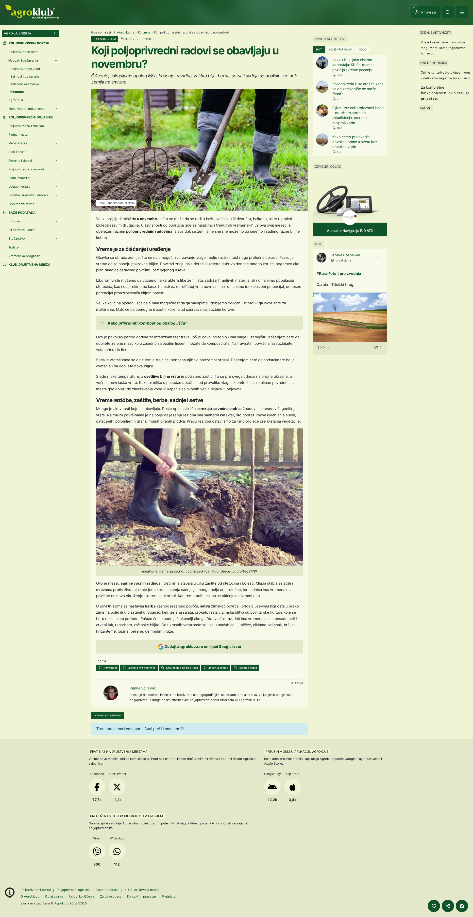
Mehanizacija (17, 143)
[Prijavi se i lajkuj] (434, 906)
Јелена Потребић (345, 255)
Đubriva (14, 221)
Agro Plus (15, 100)
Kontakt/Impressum (141, 896)
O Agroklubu (29, 896)
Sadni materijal (19, 178)
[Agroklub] (32, 11)
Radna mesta (18, 134)
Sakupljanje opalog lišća (181, 668)
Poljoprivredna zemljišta (26, 126)
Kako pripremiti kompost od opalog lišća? (147, 323)
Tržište (13, 247)
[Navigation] (462, 12)
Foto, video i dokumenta (26, 109)
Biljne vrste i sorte (21, 230)
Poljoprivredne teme (23, 52)
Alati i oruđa (17, 152)
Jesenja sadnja (218, 668)
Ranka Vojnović (143, 688)
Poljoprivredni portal (36, 890)
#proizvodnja (349, 273)
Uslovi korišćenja (81, 896)
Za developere (110, 896)
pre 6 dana (343, 260)
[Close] (448, 12)
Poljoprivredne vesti (25, 69)
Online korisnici (433, 63)
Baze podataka (22, 212)
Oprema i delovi (20, 161)
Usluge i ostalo (19, 186)
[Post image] (350, 316)
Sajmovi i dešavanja (24, 76)
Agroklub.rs (126, 32)
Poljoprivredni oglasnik (30, 117)
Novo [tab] (362, 49)
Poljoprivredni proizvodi (26, 169)
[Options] (378, 257)
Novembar (110, 668)
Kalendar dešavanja (24, 84)
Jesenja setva (247, 668)
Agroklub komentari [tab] (107, 715)
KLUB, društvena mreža (29, 264)
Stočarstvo (16, 238)
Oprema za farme (21, 204)
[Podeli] (448, 906)
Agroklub (61, 903)
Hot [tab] (319, 49)
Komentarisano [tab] (340, 49)
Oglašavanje (54, 896)
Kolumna (144, 32)
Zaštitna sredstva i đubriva (28, 195)
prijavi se (429, 98)
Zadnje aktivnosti (435, 32)
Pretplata (168, 896)
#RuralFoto (326, 273)
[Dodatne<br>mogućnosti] (462, 906)
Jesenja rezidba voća (141, 668)
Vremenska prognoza (24, 256)
